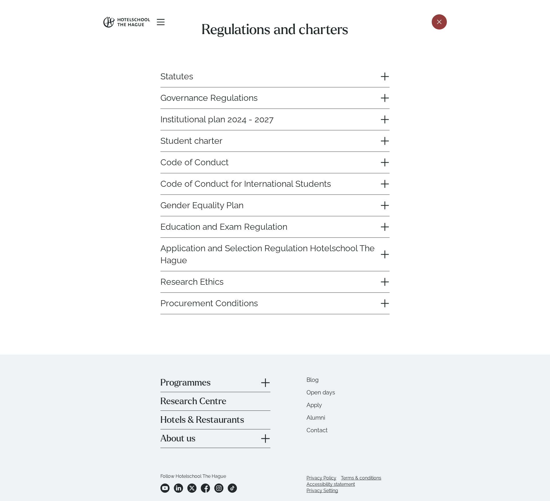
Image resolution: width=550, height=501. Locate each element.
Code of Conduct (194, 162)
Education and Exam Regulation (223, 227)
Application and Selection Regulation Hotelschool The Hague (267, 254)
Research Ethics (191, 282)
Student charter (191, 141)
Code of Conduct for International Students (245, 184)
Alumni (316, 417)
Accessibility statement (331, 484)
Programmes (185, 383)
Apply (314, 405)
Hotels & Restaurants (202, 420)
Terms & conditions (361, 478)
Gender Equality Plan (201, 205)
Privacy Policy (321, 478)
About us (177, 438)
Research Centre (193, 401)
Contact (317, 430)
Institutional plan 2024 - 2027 (217, 119)
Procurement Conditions (209, 303)
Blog (313, 379)
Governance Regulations (209, 98)
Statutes (176, 76)
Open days (321, 392)
